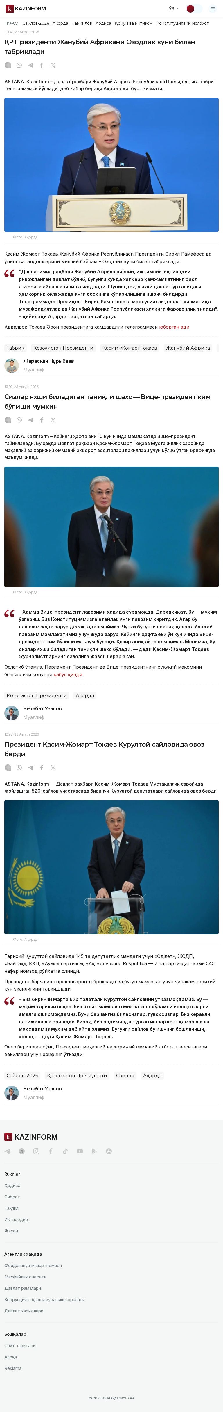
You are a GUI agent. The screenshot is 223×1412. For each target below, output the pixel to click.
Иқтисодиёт (17, 1219)
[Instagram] (7, 65)
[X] (53, 65)
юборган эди (174, 327)
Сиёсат (12, 1197)
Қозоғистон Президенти (63, 348)
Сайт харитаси (19, 1345)
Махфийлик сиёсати (25, 1277)
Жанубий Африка (188, 348)
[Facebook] (41, 65)
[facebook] (51, 1151)
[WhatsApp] (19, 65)
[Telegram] (30, 65)
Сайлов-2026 (35, 23)
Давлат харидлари (23, 1311)
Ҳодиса (103, 23)
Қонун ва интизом (133, 23)
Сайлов (125, 1075)
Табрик (15, 348)
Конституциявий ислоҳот (182, 23)
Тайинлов (82, 23)
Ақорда (60, 23)
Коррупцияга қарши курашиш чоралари (44, 1299)
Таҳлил (11, 1208)
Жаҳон (11, 1231)
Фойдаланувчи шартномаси (33, 1265)
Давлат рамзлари (22, 1288)
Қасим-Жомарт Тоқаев (129, 348)
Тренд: (11, 23)
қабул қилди (68, 674)
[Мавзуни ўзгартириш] (194, 8)
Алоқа (10, 1357)
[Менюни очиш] (212, 8)
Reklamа (12, 1368)
